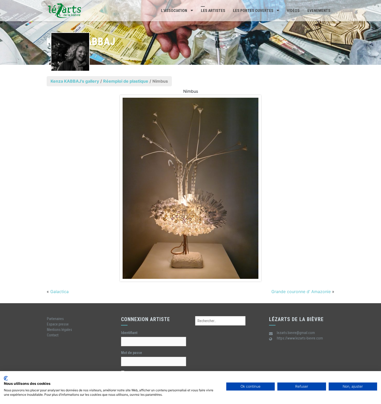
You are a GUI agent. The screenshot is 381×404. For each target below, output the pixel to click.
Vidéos (293, 10)
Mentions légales (59, 330)
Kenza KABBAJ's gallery (75, 81)
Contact (53, 335)
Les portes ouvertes (253, 10)
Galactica (59, 291)
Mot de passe (131, 353)
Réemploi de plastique (125, 81)
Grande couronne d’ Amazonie (301, 291)
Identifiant (129, 333)
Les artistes (213, 10)
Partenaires (55, 319)
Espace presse (58, 324)
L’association (174, 10)
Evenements (318, 10)
